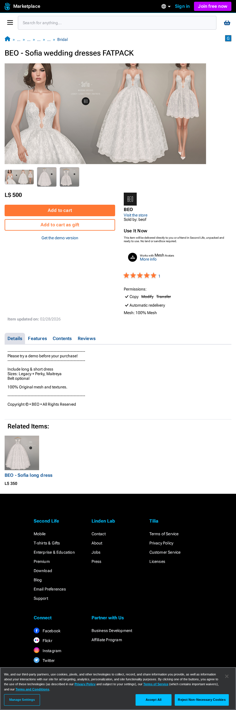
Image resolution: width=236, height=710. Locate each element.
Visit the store (135, 215)
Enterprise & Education (54, 552)
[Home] (7, 39)
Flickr (47, 640)
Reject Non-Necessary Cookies (201, 699)
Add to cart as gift (60, 224)
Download (43, 570)
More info (148, 259)
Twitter (48, 660)
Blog (38, 580)
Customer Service (165, 552)
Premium (42, 561)
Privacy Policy (161, 543)
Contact (99, 533)
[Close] (226, 676)
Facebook (51, 631)
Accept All (153, 699)
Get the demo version (59, 238)
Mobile (40, 533)
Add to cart (60, 210)
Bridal (62, 39)
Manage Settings (22, 699)
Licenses (157, 561)
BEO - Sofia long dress (28, 475)
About (97, 543)
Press (97, 561)
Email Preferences (50, 589)
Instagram (52, 650)
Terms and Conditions (32, 689)
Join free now (212, 6)
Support (41, 598)
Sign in (182, 6)
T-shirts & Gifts (47, 543)
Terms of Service (164, 533)
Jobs (96, 552)
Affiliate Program (107, 639)
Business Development (112, 630)
